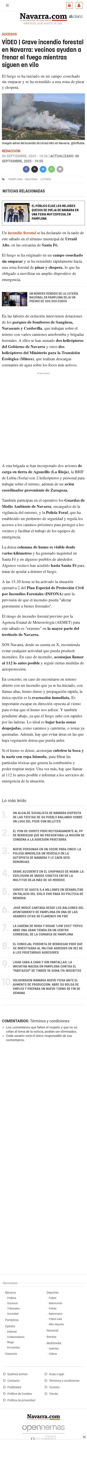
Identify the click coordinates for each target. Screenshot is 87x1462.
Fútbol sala (55, 1319)
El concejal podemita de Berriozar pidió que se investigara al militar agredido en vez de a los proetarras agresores (48, 948)
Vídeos (53, 1353)
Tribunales (13, 1308)
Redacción (11, 151)
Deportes (52, 1292)
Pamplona (12, 1320)
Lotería (45, 179)
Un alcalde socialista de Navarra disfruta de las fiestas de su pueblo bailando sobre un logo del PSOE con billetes (47, 817)
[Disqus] (42, 1103)
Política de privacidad (21, 1400)
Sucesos (12, 1303)
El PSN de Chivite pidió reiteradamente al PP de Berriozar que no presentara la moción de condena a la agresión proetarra (48, 835)
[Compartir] (26, 169)
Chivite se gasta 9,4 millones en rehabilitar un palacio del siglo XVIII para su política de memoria (48, 894)
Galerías (54, 1348)
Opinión (10, 1326)
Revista (51, 1337)
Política (11, 1297)
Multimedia (54, 1343)
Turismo (54, 1387)
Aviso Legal (56, 1374)
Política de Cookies (19, 1394)
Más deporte (56, 1324)
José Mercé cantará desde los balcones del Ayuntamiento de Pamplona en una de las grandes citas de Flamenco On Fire (48, 912)
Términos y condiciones (49, 1021)
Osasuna (11, 1354)
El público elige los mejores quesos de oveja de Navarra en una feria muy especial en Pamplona (55, 212)
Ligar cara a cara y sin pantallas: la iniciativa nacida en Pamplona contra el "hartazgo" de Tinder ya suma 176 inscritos (47, 966)
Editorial (12, 1331)
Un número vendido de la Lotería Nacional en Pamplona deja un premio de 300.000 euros (53, 297)
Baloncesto (55, 1303)
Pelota (52, 1308)
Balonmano (55, 1313)
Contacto (13, 1381)
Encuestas (13, 1347)
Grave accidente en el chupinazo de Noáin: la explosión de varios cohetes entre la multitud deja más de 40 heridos (48, 876)
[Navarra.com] (43, 17)
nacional (31, 179)
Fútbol (52, 1297)
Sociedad (12, 1313)
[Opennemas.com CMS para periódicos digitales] (43, 1432)
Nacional (52, 1330)
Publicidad (14, 1387)
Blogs (10, 1342)
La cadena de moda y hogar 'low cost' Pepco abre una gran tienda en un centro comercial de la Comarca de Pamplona (48, 930)
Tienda (53, 1394)
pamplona (15, 179)
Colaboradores (15, 1336)
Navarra (10, 1292)
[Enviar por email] (60, 169)
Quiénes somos (17, 1374)
